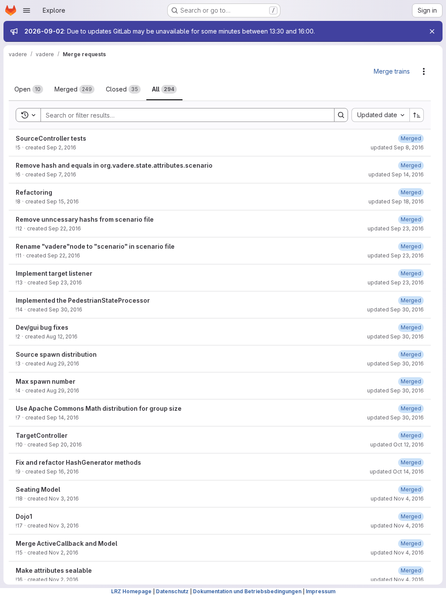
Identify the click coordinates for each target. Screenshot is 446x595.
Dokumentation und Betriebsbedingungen (247, 591)
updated (397, 147)
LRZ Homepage (131, 591)
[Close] (432, 31)
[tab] (29, 89)
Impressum (320, 591)
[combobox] (380, 115)
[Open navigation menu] (27, 10)
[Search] (341, 115)
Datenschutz (172, 591)
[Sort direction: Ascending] (417, 115)
